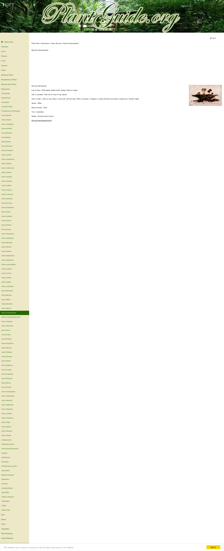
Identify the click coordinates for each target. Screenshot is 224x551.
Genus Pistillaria (7, 352)
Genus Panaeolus (7, 326)
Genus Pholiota (6, 339)
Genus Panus (6, 330)
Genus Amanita (6, 120)
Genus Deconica (7, 203)
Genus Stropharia (7, 409)
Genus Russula (6, 387)
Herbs (3, 70)
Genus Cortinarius (7, 194)
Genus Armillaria (7, 128)
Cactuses (4, 47)
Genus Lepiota (6, 282)
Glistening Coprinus (8, 444)
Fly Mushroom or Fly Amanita (11, 111)
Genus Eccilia (6, 212)
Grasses (4, 65)
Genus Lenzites (6, 278)
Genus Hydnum (6, 251)
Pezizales (5, 484)
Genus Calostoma (7, 150)
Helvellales (5, 462)
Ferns (3, 51)
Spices (3, 519)
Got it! (213, 547)
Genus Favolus (6, 220)
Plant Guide (8, 42)
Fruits (3, 61)
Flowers (4, 56)
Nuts (3, 515)
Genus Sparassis (7, 400)
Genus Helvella (6, 247)
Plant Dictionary (7, 533)
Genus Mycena (6, 308)
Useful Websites (7, 538)
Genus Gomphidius (8, 238)
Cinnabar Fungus (7, 106)
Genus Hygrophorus (8, 256)
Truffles (4, 505)
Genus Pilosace (7, 348)
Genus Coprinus (7, 190)
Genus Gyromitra (7, 242)
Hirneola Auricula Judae (9, 466)
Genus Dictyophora (8, 207)
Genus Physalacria (8, 343)
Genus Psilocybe (7, 378)
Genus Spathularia (7, 405)
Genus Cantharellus (8, 159)
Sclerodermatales (7, 488)
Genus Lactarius (7, 269)
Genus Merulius (7, 295)
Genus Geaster (6, 229)
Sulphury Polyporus (8, 497)
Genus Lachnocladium (9, 264)
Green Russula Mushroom (10, 448)
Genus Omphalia (7, 321)
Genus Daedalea (7, 199)
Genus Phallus (6, 335)
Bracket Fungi (6, 98)
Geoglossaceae (7, 440)
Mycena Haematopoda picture (11, 317)
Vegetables (5, 529)
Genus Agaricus (7, 115)
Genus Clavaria (6, 172)
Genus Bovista (6, 142)
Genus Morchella (7, 304)
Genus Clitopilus (7, 181)
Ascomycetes (6, 93)
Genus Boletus (6, 137)
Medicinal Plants (7, 75)
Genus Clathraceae (8, 168)
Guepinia (4, 453)
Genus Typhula (6, 427)
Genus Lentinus (7, 273)
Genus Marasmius (7, 291)
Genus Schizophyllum (8, 392)
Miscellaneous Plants (9, 80)
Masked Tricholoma (8, 475)
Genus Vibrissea (7, 431)
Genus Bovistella (7, 146)
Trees (3, 524)
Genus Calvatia (6, 155)
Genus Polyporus (7, 365)
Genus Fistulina (6, 225)
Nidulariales (5, 479)
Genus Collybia (6, 185)
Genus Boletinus (7, 133)
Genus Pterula (6, 383)
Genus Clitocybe (7, 177)
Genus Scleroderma (8, 396)
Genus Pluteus (6, 361)
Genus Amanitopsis (8, 124)
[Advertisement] (51, 68)
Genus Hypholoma (7, 260)
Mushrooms (5, 89)
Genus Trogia (6, 422)
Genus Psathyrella (7, 374)
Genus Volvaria (6, 435)
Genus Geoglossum (8, 234)
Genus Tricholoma (7, 418)
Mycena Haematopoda (9, 313)
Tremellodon (6, 501)
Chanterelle (5, 102)
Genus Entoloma (7, 216)
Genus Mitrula (6, 299)
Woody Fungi (6, 510)
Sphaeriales (5, 492)
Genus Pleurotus (7, 356)
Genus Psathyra (7, 370)
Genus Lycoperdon (8, 286)
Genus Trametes (7, 413)
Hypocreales (6, 470)
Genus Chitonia (6, 163)
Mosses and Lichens (8, 84)
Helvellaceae (6, 457)
